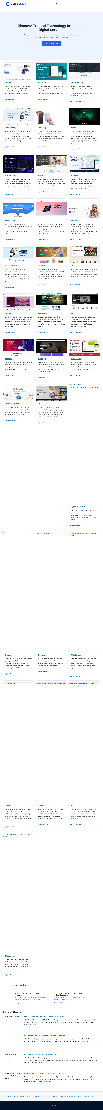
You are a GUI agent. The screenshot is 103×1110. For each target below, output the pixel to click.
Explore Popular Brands (51, 43)
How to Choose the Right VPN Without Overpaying (40, 1054)
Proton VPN (10, 175)
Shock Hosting (77, 82)
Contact (16, 1096)
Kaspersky (42, 313)
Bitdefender (76, 655)
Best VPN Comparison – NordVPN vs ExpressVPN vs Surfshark (44, 1016)
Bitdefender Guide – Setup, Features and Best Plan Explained (44, 1073)
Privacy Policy (7, 1096)
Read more (32, 1024)
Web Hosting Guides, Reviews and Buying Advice (61, 1096)
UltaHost (9, 82)
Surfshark (42, 82)
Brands (51, 3)
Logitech (41, 266)
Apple (40, 805)
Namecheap (10, 220)
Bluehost (42, 655)
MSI (39, 220)
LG (72, 266)
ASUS (7, 805)
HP (72, 313)
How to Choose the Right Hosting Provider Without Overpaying (44, 1035)
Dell (39, 404)
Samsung (42, 128)
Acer (73, 805)
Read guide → (19, 1003)
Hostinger (42, 359)
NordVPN (74, 175)
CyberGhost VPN (78, 507)
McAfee (74, 220)
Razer (73, 128)
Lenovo (8, 313)
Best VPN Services (37, 1096)
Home (45, 3)
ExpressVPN (76, 359)
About (58, 3)
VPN (79, 1096)
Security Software (88, 1096)
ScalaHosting (10, 128)
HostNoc (8, 359)
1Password (9, 956)
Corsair (8, 655)
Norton (41, 175)
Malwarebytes (11, 266)
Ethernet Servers (12, 404)
